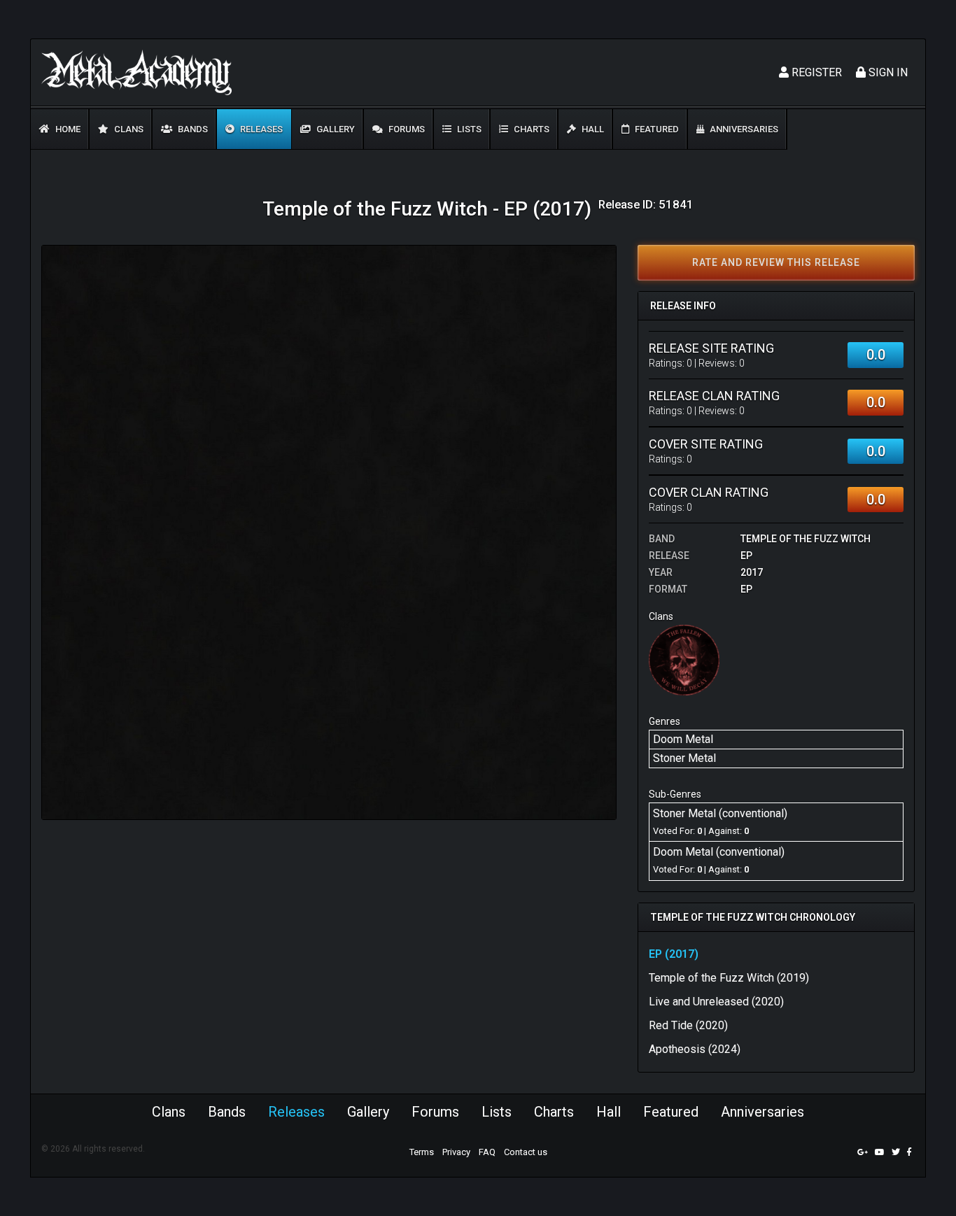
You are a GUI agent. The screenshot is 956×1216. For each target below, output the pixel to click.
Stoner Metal (684, 758)
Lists (468, 129)
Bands (192, 129)
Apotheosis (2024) (694, 1049)
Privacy (456, 1152)
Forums (405, 129)
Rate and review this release (776, 262)
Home (66, 129)
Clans (127, 129)
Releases (260, 129)
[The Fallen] (684, 659)
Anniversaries (743, 129)
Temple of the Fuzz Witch (805, 538)
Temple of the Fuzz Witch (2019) (729, 977)
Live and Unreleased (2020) (716, 1001)
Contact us (525, 1152)
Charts (530, 129)
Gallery (334, 129)
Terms (421, 1152)
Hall (591, 129)
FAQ (487, 1152)
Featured (656, 129)
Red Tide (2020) (688, 1025)
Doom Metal (683, 739)
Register (815, 72)
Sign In (887, 72)
